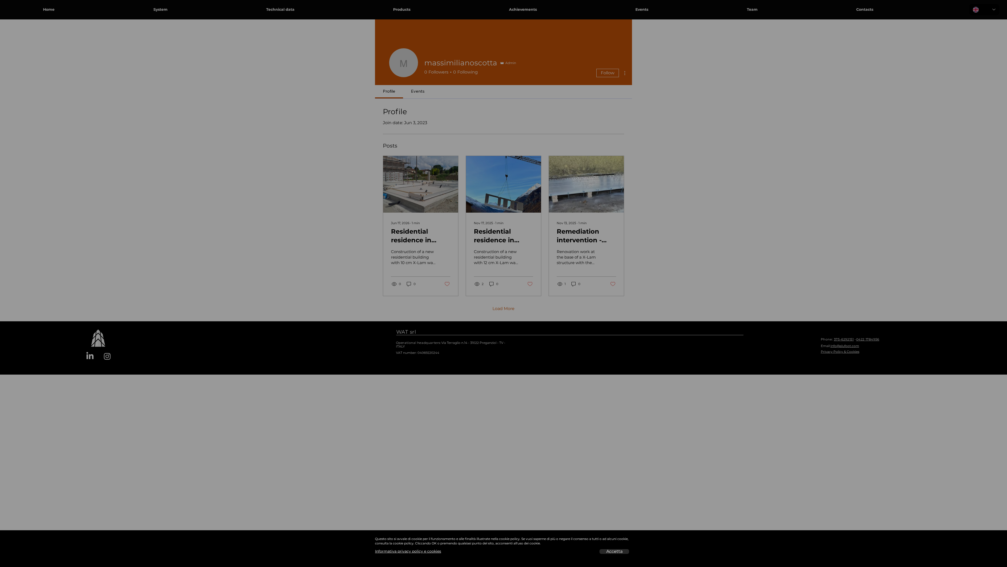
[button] (614, 551)
